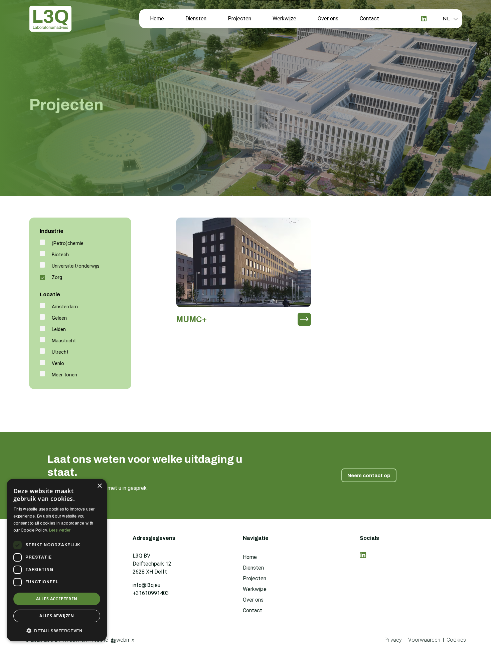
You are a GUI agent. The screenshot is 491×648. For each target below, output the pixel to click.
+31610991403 (151, 593)
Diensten (195, 18)
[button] (56, 631)
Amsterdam (65, 307)
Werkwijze (284, 18)
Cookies (456, 640)
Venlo (58, 363)
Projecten (239, 18)
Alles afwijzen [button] (56, 616)
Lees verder (59, 530)
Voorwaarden (424, 640)
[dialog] (57, 560)
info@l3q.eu (146, 585)
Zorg (57, 277)
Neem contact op (368, 475)
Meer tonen (64, 375)
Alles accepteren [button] (56, 599)
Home (157, 18)
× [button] (99, 486)
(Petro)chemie (68, 243)
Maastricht (64, 341)
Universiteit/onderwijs (76, 266)
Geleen (59, 318)
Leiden (59, 329)
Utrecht (60, 352)
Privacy (393, 640)
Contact (369, 18)
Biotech (60, 255)
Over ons (328, 18)
